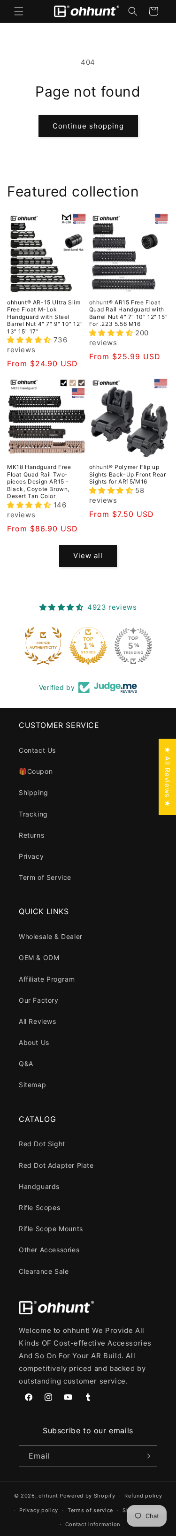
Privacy (31, 856)
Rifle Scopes (39, 1207)
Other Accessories (49, 1250)
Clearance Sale (44, 1271)
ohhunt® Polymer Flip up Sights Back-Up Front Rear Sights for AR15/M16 (127, 474)
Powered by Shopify (87, 1495)
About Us (34, 1042)
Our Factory (39, 1000)
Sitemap (32, 1085)
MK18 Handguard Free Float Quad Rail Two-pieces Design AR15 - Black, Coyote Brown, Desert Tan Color (39, 481)
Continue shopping (88, 125)
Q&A (26, 1063)
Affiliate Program (47, 979)
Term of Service (45, 877)
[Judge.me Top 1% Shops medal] (88, 646)
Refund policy (143, 1495)
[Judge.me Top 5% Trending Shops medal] (133, 646)
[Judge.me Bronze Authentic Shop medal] (43, 646)
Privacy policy (38, 1510)
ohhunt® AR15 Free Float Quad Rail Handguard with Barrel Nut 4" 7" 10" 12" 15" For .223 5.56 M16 (128, 313)
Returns (31, 835)
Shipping (33, 792)
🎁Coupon (36, 771)
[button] (18, 11)
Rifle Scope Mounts (51, 1229)
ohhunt (48, 1495)
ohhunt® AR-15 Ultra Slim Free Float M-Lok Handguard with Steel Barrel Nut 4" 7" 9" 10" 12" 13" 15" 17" (45, 317)
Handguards (39, 1186)
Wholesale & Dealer (51, 936)
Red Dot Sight (42, 1144)
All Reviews (37, 1021)
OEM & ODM (39, 957)
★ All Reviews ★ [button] (167, 777)
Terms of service (90, 1510)
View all (88, 555)
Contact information (92, 1524)
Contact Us (37, 750)
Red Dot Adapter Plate (56, 1165)
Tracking (33, 814)
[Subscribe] (146, 1456)
